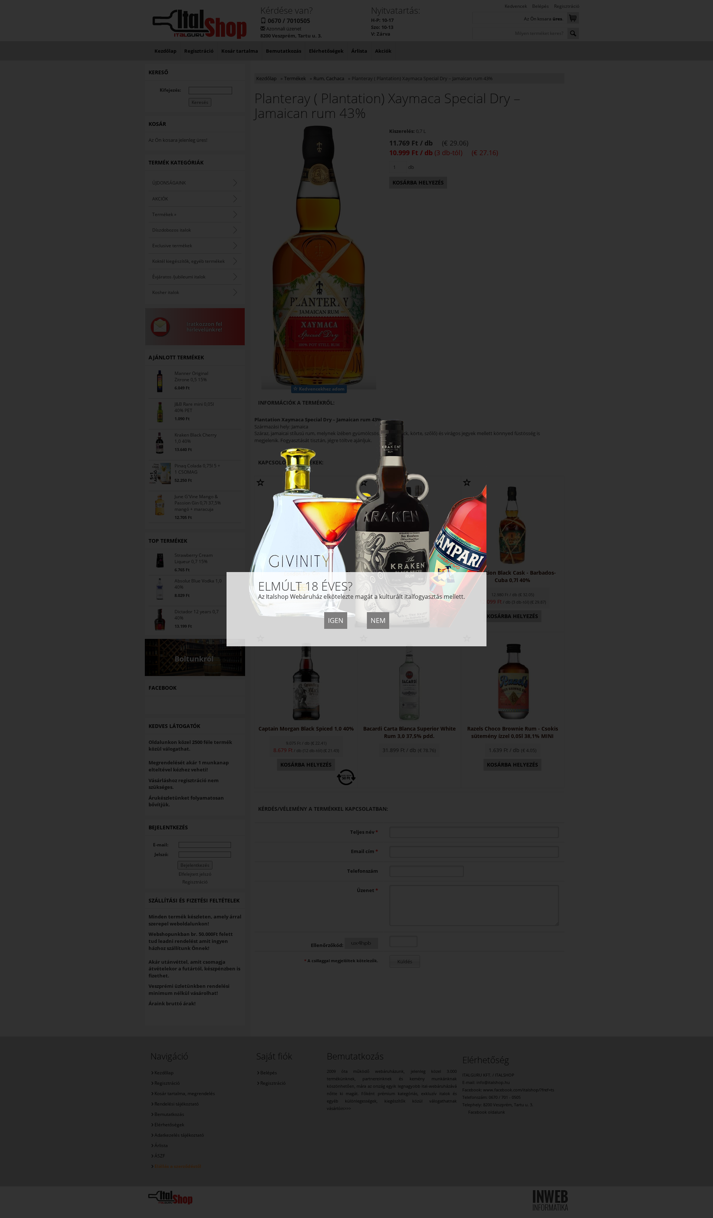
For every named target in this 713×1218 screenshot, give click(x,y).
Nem (378, 620)
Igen (336, 620)
